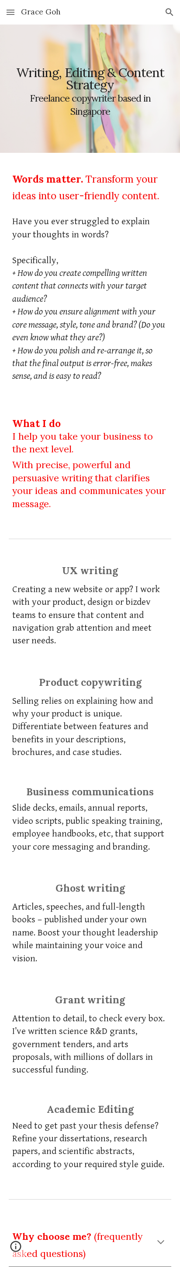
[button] (10, 12)
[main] (90, 89)
